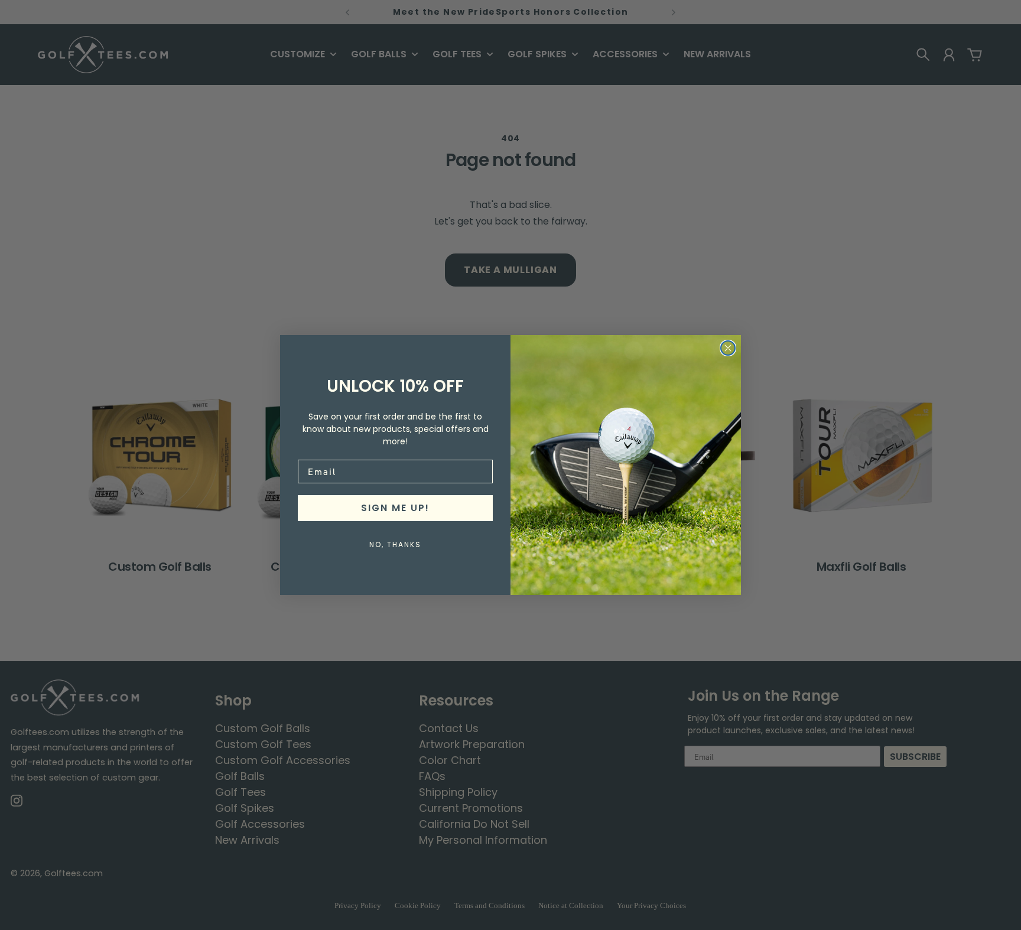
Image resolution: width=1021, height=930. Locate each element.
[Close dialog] (728, 348)
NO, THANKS (395, 544)
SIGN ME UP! (395, 508)
